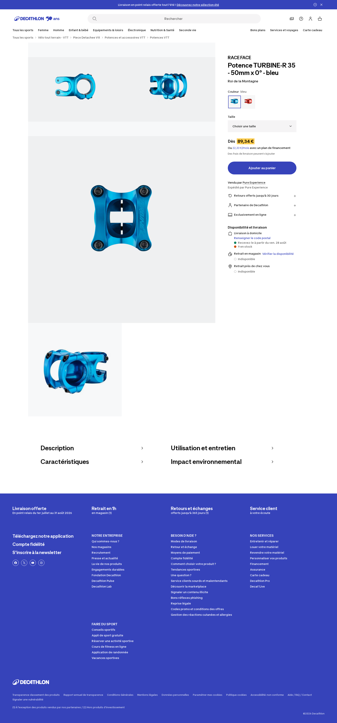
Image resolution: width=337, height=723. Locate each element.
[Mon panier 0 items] (320, 18)
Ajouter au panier (262, 168)
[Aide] (301, 18)
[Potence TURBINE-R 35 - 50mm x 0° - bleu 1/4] (168, 89)
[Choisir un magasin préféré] (291, 18)
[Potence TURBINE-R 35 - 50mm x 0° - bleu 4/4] (75, 369)
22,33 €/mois (240, 148)
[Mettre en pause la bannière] (315, 5)
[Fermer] (321, 5)
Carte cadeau (312, 30)
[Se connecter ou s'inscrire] (310, 18)
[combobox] (262, 126)
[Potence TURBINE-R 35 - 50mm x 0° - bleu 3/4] (121, 229)
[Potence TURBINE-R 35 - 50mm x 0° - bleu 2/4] (75, 89)
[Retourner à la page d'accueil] (36, 18)
